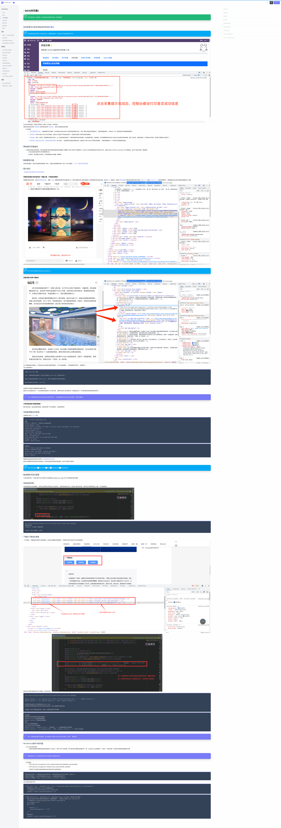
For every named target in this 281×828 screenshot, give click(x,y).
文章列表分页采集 (7, 50)
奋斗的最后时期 (6, 83)
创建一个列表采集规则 (8, 35)
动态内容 (4, 60)
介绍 (3, 12)
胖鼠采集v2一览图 (7, 85)
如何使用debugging (7, 40)
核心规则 (4, 37)
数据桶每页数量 (227, 27)
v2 (276, 2)
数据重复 (225, 16)
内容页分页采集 (6, 52)
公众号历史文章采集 (7, 76)
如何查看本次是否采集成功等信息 (38, 27)
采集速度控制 (226, 30)
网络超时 (225, 12)
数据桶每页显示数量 (31, 475)
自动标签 (4, 58)
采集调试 (225, 9)
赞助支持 (4, 68)
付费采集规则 (5, 71)
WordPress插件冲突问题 (229, 37)
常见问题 (5, 17)
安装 (3, 15)
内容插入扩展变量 (7, 65)
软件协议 (4, 20)
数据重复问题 (28, 160)
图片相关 (225, 19)
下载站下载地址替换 (228, 34)
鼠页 (3, 28)
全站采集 (4, 73)
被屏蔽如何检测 (227, 23)
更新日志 (4, 23)
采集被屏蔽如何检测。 (32, 412)
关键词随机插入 (6, 63)
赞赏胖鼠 (4, 25)
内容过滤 (4, 55)
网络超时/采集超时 (30, 147)
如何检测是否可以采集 (8, 43)
